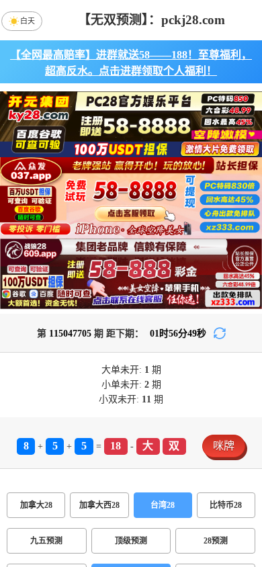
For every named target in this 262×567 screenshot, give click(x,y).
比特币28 (226, 505)
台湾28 (162, 505)
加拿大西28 (99, 505)
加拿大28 (36, 505)
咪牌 (223, 445)
